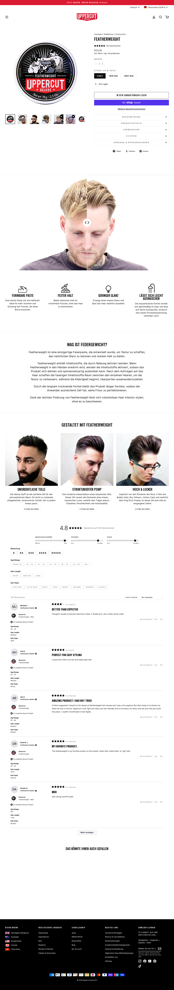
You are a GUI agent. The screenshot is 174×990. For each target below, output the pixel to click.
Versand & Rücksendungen (131, 142)
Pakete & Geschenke (47, 953)
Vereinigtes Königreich (20, 933)
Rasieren (42, 945)
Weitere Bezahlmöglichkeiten (131, 109)
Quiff (45, 587)
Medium (27, 575)
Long (38, 575)
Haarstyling (43, 933)
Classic (102, 587)
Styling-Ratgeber (31, 509)
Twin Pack (113, 76)
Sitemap (108, 961)
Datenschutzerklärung (114, 949)
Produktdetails (131, 123)
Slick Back (32, 587)
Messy (66, 587)
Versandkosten (114, 53)
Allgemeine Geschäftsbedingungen (119, 953)
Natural (77, 587)
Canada (14, 945)
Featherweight (24, 663)
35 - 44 (53, 564)
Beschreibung (131, 117)
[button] (107, 45)
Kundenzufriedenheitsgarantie (117, 945)
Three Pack (129, 76)
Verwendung (131, 130)
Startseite (98, 34)
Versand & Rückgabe (113, 933)
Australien (15, 937)
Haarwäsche (43, 937)
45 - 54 (64, 564)
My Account (77, 949)
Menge (98, 59)
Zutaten (131, 136)
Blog (73, 945)
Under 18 (17, 564)
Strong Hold (120, 34)
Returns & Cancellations (115, 937)
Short (16, 575)
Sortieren (131, 597)
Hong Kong (15, 949)
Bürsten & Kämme (45, 949)
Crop (55, 587)
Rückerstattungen (112, 941)
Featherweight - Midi (26, 617)
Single (100, 76)
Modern (90, 587)
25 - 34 (41, 564)
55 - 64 (76, 564)
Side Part (17, 587)
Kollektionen (109, 34)
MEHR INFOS (77, 937)
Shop (74, 933)
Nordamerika (16, 941)
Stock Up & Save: (105, 71)
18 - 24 (29, 564)
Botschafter (76, 941)
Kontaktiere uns (111, 957)
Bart (40, 941)
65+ (86, 564)
